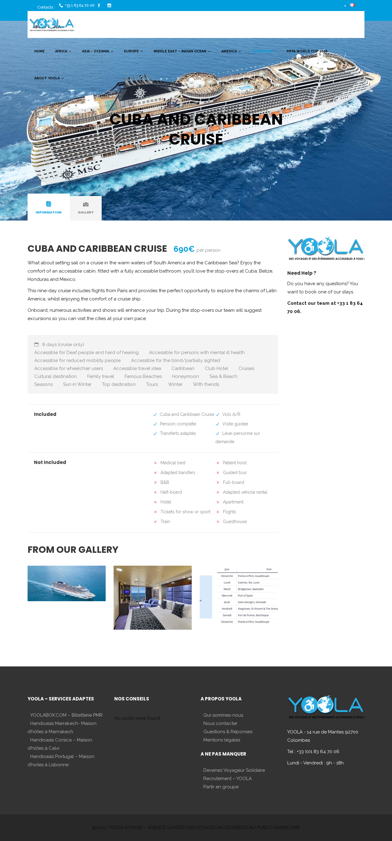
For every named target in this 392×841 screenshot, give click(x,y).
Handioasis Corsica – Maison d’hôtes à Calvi (60, 744)
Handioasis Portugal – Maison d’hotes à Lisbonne (61, 760)
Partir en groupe (221, 787)
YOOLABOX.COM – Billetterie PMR (66, 715)
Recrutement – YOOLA (227, 778)
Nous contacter (220, 723)
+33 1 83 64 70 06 (79, 5)
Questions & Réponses (227, 731)
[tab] (49, 208)
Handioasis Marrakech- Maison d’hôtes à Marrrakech (62, 727)
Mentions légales (221, 740)
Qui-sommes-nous (223, 715)
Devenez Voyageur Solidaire (234, 770)
